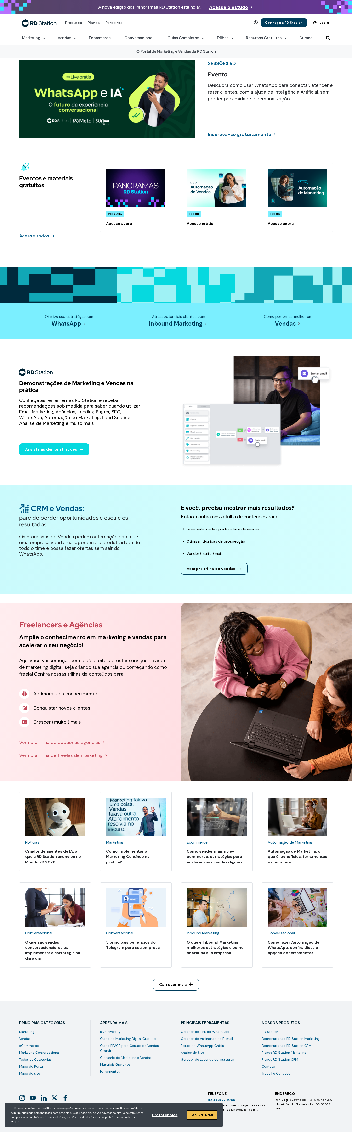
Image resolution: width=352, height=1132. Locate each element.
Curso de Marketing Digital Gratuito (128, 1038)
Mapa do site (29, 1073)
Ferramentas (110, 1071)
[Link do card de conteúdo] (135, 197)
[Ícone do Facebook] (65, 1098)
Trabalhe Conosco (276, 1073)
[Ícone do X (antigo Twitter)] (54, 1098)
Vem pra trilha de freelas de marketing (61, 755)
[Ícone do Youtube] (33, 1098)
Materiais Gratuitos (115, 1064)
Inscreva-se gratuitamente (239, 134)
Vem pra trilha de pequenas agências (59, 742)
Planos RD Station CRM (280, 1059)
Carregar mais (173, 984)
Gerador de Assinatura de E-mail (207, 1038)
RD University (110, 1032)
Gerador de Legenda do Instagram (208, 1059)
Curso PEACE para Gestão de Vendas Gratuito (129, 1048)
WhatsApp (66, 323)
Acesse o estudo (228, 7)
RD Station (270, 1032)
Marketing (26, 1032)
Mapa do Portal (31, 1066)
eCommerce (29, 1045)
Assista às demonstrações (51, 449)
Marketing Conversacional (39, 1052)
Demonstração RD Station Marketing (291, 1038)
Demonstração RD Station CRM (287, 1045)
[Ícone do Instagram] (22, 1098)
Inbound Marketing (175, 323)
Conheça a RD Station (284, 22)
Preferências (164, 1114)
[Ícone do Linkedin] (44, 1098)
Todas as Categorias (35, 1059)
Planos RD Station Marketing (284, 1052)
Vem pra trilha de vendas (211, 568)
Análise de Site (192, 1052)
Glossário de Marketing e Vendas (126, 1057)
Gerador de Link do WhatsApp (205, 1032)
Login (324, 22)
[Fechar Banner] (340, 7)
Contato (268, 1066)
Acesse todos (34, 236)
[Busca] (328, 38)
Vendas (285, 323)
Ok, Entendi (202, 1115)
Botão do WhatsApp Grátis (202, 1045)
